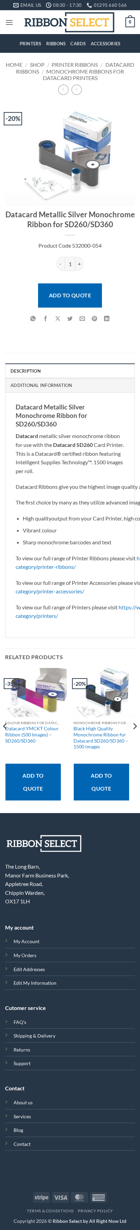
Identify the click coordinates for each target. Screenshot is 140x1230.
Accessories (106, 43)
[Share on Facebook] (45, 319)
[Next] (134, 739)
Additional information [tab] (41, 385)
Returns (22, 1050)
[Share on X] (57, 319)
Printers (30, 43)
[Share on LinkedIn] (106, 319)
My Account (26, 941)
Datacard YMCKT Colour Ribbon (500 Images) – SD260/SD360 (32, 734)
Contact (22, 1144)
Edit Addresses (29, 969)
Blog (18, 1130)
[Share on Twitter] (70, 319)
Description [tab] (26, 371)
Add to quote (70, 295)
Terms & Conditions (50, 1210)
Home (14, 64)
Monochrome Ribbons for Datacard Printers (83, 74)
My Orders (25, 955)
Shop (37, 64)
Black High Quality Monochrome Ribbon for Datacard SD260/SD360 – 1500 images (100, 737)
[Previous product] (76, 89)
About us (23, 1102)
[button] (9, 22)
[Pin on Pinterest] (94, 319)
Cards (78, 43)
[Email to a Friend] (82, 319)
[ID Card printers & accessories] (69, 22)
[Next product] (63, 89)
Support (22, 1063)
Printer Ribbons (75, 64)
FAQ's (20, 1022)
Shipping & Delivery (34, 1036)
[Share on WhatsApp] (33, 319)
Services (22, 1116)
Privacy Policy (95, 1210)
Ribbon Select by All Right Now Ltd (89, 1221)
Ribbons (56, 43)
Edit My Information (35, 983)
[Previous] (5, 739)
